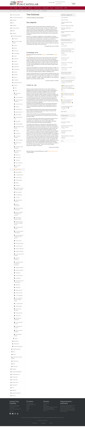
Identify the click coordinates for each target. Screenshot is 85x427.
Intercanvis (16, 58)
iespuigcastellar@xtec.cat (16, 409)
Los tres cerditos (18, 275)
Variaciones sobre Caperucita (18, 147)
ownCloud (45, 410)
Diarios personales (19, 243)
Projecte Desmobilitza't (17, 371)
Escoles (15, 72)
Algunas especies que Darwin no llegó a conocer (18, 223)
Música (15, 48)
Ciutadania (16, 341)
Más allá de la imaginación (17, 319)
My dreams (17, 133)
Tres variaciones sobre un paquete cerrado (18, 299)
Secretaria (21, 7)
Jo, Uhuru (17, 197)
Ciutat (14, 354)
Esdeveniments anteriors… (66, 72)
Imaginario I (44, 54)
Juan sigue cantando (17, 136)
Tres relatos (17, 157)
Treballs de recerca (18, 82)
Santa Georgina (18, 180)
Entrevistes (15, 366)
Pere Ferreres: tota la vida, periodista (66, 131)
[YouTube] (17, 413)
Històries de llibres (19, 251)
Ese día (17, 130)
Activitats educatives (27, 10)
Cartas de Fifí (64, 118)
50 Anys (13, 395)
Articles (15, 61)
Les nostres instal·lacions (17, 17)
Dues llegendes (18, 194)
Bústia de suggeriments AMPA (67, 25)
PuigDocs (14, 369)
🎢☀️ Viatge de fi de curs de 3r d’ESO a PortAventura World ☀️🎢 (67, 95)
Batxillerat (30, 7)
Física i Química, (72, 407)
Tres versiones (18, 192)
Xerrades (16, 74)
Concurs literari (18, 109)
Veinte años (17, 315)
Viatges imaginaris (19, 267)
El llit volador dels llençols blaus (18, 209)
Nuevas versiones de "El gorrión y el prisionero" (18, 214)
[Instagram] (15, 413)
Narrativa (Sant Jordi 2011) (18, 201)
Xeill (14, 363)
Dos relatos (17, 121)
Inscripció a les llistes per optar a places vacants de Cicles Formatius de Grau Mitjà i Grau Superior (68, 51)
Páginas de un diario (18, 143)
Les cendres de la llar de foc (18, 323)
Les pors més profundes (17, 309)
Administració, (62, 405)
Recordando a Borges (65, 122)
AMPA (65, 7)
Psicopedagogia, (72, 410)
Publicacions (15, 361)
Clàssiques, (68, 406)
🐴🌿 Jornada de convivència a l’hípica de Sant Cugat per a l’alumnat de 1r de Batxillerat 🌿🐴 (67, 87)
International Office (59, 7)
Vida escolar (16, 343)
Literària (34, 10)
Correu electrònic (46, 403)
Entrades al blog (64, 115)
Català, (74, 405)
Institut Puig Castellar (14, 402)
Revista (27, 407)
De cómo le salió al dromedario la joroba (18, 189)
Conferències (16, 69)
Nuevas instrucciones (16, 205)
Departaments (46, 7)
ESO (26, 7)
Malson (17, 182)
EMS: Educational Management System (50, 407)
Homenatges (16, 53)
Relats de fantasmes (16, 258)
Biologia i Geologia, (69, 405)
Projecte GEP (14, 379)
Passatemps (18, 278)
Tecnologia (65, 411)
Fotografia (16, 64)
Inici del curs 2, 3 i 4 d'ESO (66, 67)
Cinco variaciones (19, 97)
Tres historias (18, 169)
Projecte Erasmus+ (16, 374)
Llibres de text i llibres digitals (16, 358)
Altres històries (18, 306)
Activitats (19, 10)
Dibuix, (72, 406)
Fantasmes (17, 272)
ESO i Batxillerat (64, 17)
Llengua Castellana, (71, 409)
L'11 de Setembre (19, 295)
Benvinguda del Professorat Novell (67, 43)
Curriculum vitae (18, 104)
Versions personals (19, 248)
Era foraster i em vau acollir (18, 327)
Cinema (15, 45)
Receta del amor (18, 290)
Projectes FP (14, 385)
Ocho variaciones (19, 140)
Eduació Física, (63, 407)
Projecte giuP (15, 377)
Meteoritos (17, 185)
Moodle (44, 404)
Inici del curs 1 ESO (65, 57)
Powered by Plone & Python (42, 420)
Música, (67, 410)
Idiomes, (61, 409)
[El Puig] (24, 3)
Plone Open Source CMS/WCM (27, 417)
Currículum (16, 80)
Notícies (63, 77)
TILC (13, 387)
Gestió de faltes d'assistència (48, 408)
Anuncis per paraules (17, 94)
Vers (16, 88)
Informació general (16, 14)
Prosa (39, 10)
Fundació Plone (43, 417)
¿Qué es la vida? (18, 292)
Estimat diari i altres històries (19, 127)
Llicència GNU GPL (60, 417)
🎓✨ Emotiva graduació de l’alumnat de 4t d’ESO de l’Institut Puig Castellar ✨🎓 (67, 101)
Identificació (51, 2)
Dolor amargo (18, 114)
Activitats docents (16, 349)
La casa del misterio (17, 166)
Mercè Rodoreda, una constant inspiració (67, 136)
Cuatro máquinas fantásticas (18, 100)
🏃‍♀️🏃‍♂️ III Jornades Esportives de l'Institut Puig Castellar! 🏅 (67, 81)
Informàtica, (65, 409)
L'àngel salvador (18, 312)
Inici (11, 7)
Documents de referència (30, 404)
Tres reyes (17, 160)
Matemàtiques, (63, 410)
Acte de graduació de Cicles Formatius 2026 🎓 (66, 107)
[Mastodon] (10, 413)
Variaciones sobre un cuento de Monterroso (18, 263)
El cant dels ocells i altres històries (18, 232)
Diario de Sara (18, 240)
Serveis (51, 7)
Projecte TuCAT (15, 382)
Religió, (61, 411)
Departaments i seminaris (66, 402)
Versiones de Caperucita (17, 151)
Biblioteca (14, 390)
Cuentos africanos (19, 270)
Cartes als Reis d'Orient (18, 335)
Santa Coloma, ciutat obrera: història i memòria (67, 126)
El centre (15, 7)
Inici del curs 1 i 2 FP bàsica (67, 62)
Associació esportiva (16, 393)
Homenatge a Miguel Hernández (17, 218)
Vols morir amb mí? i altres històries (19, 281)
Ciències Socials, (63, 406)
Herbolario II (18, 287)
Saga (44, 409)
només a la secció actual (60, 1)
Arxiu (14, 351)
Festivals (16, 38)
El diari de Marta (18, 124)
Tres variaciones (18, 162)
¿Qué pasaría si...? (19, 112)
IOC (27, 409)
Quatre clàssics (18, 172)
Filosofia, (67, 407)
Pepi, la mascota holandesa (18, 331)
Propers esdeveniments (66, 39)
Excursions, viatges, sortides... (17, 42)
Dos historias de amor (18, 118)
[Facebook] (12, 413)
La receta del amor (19, 174)
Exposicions (16, 66)
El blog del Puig (46, 405)
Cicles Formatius (37, 7)
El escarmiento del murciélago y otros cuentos (18, 237)
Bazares (17, 106)
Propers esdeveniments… (66, 73)
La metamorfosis (19, 303)
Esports (15, 77)
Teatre (15, 56)
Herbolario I (17, 284)
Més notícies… (64, 111)
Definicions (17, 154)
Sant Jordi (16, 50)
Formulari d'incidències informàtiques (66, 35)
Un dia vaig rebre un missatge (19, 254)
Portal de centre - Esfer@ (50, 409)
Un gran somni (18, 177)
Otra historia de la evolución (18, 228)
